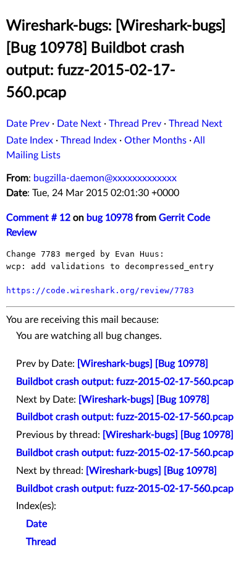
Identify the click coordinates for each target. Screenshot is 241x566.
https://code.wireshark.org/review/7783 (100, 290)
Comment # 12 (38, 218)
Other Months (155, 140)
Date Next (79, 124)
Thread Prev (135, 124)
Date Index (29, 140)
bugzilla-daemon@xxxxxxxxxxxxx (105, 178)
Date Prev (27, 124)
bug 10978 (110, 218)
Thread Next (195, 124)
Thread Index (89, 140)
